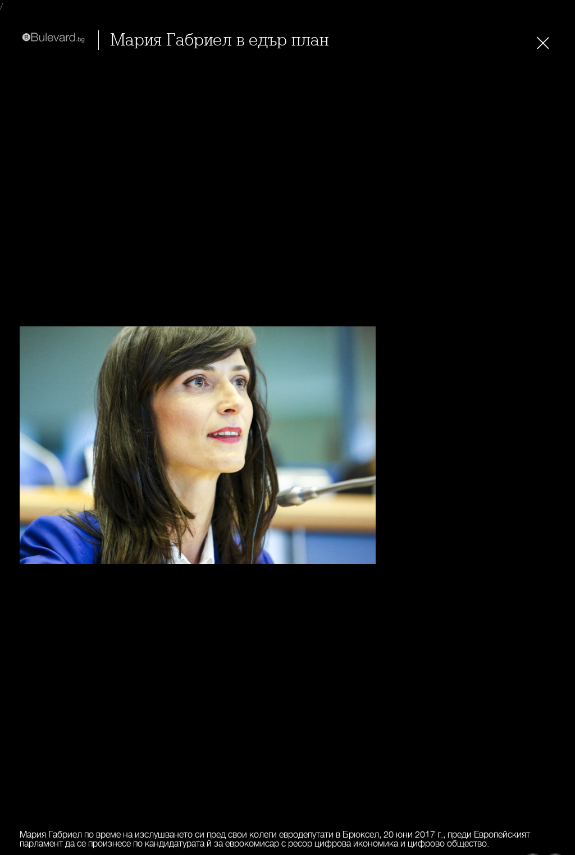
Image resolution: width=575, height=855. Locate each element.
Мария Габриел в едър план (219, 40)
